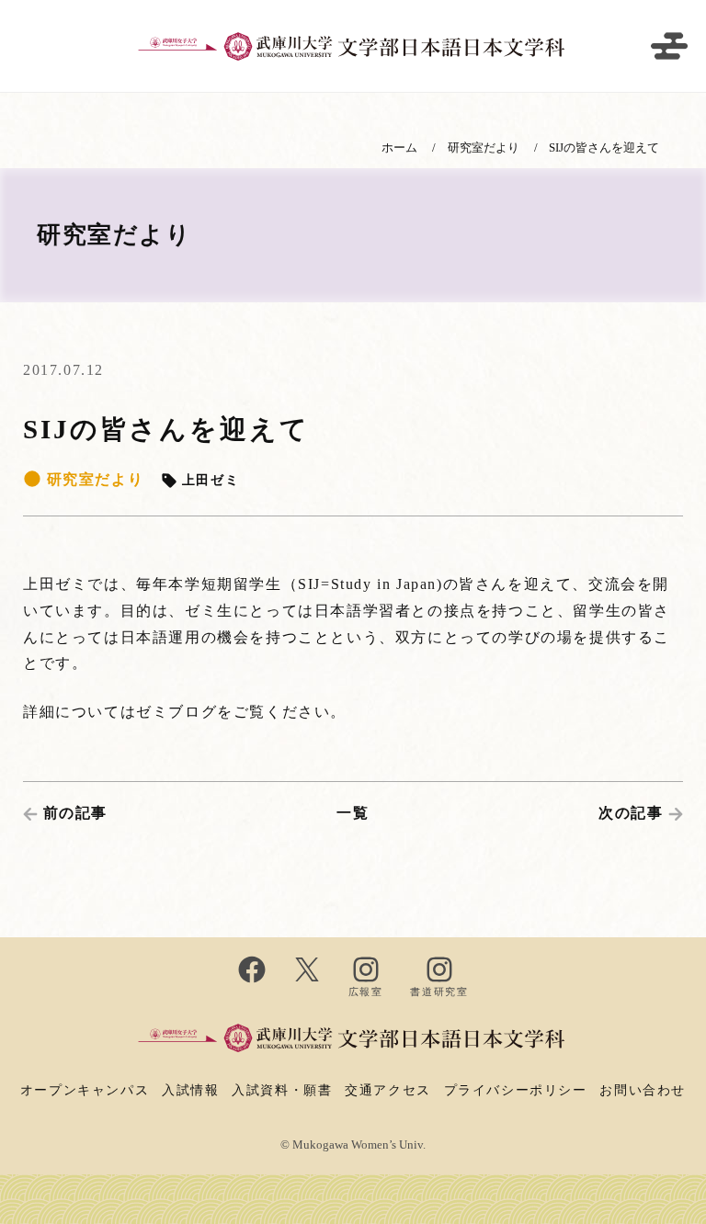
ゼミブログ (176, 712)
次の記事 (630, 813)
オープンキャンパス (84, 1089)
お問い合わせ (642, 1089)
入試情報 (190, 1089)
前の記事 (75, 813)
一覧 (352, 813)
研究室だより (92, 479)
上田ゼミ (207, 479)
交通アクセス (388, 1089)
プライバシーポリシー (515, 1089)
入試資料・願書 (282, 1089)
